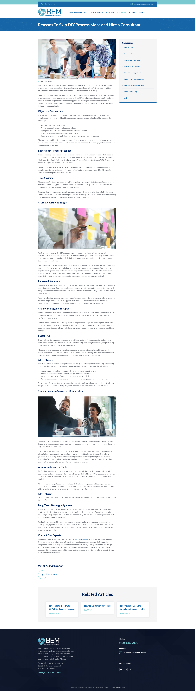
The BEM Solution (96, 12)
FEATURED (128, 47)
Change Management (132, 60)
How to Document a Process (97, 606)
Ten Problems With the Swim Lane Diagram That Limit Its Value (131, 609)
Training (132, 12)
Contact (141, 12)
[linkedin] (121, 669)
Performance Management (134, 85)
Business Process (130, 54)
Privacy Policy (43, 673)
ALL (125, 98)
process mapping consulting (81, 539)
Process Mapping (48, 81)
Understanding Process (77, 12)
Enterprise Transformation (134, 79)
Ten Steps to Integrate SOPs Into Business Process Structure (61, 609)
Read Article (53, 613)
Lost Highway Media (119, 687)
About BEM (110, 12)
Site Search (56, 673)
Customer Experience (132, 66)
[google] (126, 669)
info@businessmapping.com (144, 4)
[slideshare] (130, 669)
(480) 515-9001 (50, 4)
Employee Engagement (132, 73)
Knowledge (121, 12)
